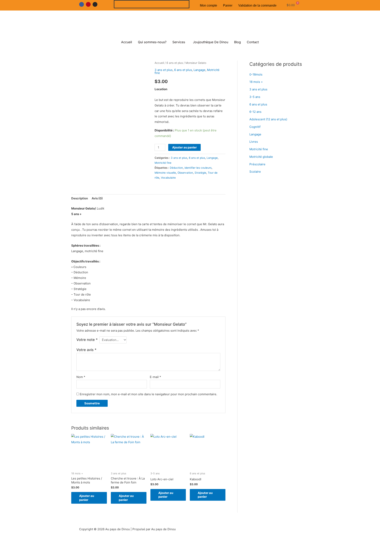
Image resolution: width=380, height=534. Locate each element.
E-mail (155, 377)
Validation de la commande (257, 5)
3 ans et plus (164, 70)
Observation (185, 172)
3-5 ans (254, 97)
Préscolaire (257, 164)
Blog (237, 42)
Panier (227, 5)
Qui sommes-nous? (152, 42)
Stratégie (200, 172)
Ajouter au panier (184, 147)
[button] (179, 42)
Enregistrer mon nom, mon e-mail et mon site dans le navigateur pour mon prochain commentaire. (148, 394)
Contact (253, 42)
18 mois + (256, 82)
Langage (199, 70)
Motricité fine (163, 162)
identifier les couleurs (198, 167)
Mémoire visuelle (165, 172)
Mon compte (208, 5)
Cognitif (254, 127)
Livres (253, 142)
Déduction (176, 167)
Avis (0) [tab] (97, 198)
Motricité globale (261, 157)
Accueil (126, 42)
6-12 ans (255, 112)
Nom (80, 377)
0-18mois (255, 74)
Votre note (87, 340)
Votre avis (86, 350)
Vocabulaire (168, 177)
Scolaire (255, 171)
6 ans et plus (174, 62)
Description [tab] (79, 198)
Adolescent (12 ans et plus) (268, 119)
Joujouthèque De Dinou (210, 42)
